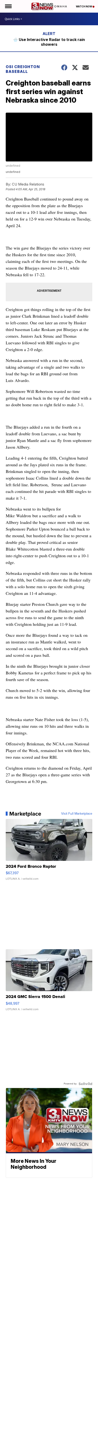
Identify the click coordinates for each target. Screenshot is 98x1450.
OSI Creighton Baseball (23, 69)
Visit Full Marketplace (76, 813)
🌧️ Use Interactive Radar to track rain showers (49, 42)
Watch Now (84, 6)
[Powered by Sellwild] (85, 1083)
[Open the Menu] (8, 6)
